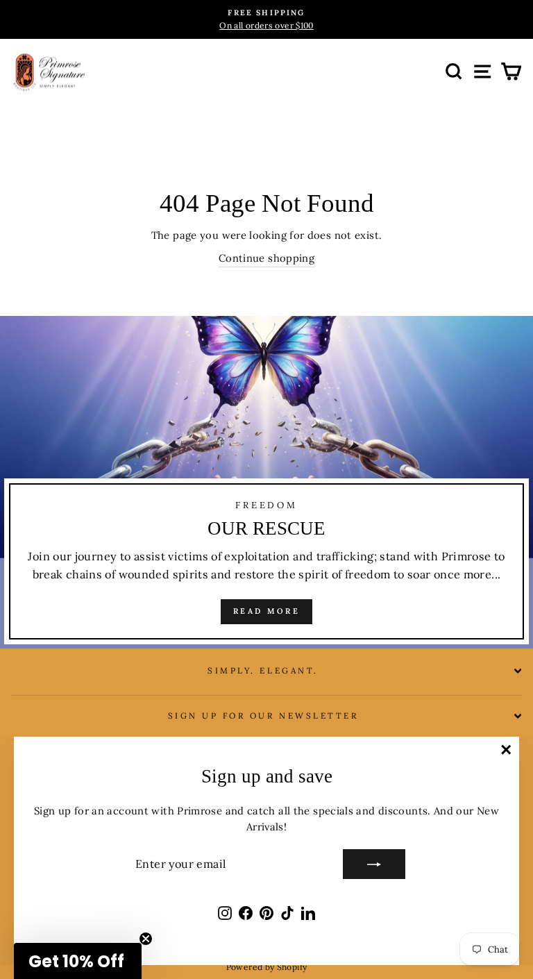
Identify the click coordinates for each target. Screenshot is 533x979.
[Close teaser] (146, 939)
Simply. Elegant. (263, 670)
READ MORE (266, 611)
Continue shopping (266, 258)
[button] (78, 961)
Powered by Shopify (266, 967)
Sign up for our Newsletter (263, 715)
